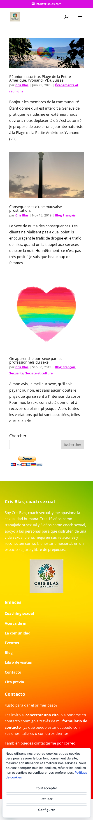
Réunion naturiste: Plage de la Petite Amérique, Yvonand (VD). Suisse (40, 78)
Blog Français (65, 215)
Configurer (46, 810)
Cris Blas (21, 85)
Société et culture (39, 373)
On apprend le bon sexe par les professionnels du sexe (35, 360)
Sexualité (16, 373)
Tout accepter (46, 788)
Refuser (47, 799)
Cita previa (14, 681)
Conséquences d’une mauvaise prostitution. (35, 208)
